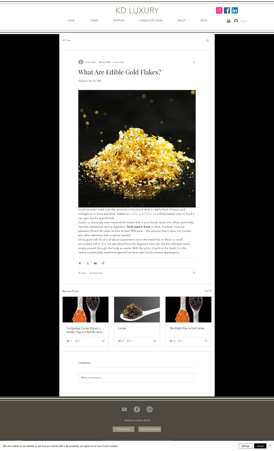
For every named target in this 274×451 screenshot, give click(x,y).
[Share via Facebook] (79, 263)
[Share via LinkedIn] (95, 263)
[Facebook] (227, 10)
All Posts (66, 40)
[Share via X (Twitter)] (87, 263)
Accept (260, 446)
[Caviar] (137, 309)
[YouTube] (124, 409)
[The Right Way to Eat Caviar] (188, 309)
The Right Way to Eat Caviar (186, 328)
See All (208, 290)
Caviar (122, 328)
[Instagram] (219, 10)
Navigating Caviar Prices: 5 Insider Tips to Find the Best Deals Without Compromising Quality (85, 330)
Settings (245, 446)
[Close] (270, 445)
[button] (229, 20)
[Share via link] (103, 263)
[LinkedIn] (235, 10)
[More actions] (194, 62)
